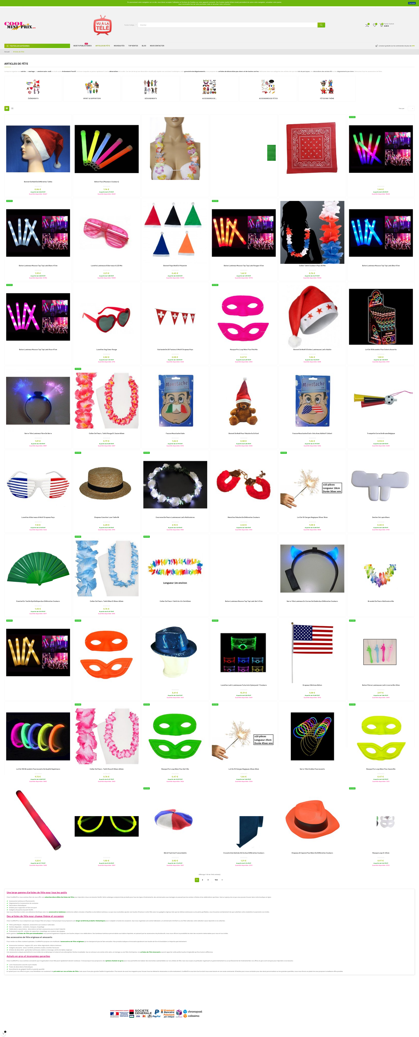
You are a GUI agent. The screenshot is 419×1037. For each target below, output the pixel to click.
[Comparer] (367, 25)
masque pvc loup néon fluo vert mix (175, 769)
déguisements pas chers (345, 71)
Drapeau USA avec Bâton (312, 685)
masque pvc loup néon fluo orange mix (107, 685)
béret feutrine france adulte (175, 853)
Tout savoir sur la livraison (120, 991)
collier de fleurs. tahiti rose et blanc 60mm (107, 769)
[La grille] (6, 108)
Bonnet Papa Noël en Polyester (175, 266)
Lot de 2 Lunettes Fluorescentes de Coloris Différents (106, 853)
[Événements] (33, 86)
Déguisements (151, 98)
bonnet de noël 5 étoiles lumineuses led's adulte (312, 350)
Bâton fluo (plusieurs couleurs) (106, 182)
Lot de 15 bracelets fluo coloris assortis (381, 350)
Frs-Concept (233, 1031)
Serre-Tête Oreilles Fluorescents (312, 769)
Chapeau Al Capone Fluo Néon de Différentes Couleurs (312, 853)
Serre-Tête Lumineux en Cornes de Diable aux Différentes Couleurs (312, 601)
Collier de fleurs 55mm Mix (175, 182)
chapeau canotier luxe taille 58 (106, 517)
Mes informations (268, 991)
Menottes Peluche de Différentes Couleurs (244, 517)
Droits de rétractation (119, 1004)
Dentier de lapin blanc (381, 517)
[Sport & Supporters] (92, 86)
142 (216, 880)
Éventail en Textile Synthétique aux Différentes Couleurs (38, 601)
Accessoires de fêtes (268, 98)
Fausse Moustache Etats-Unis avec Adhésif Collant (312, 433)
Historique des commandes (271, 1000)
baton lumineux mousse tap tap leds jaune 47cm (38, 685)
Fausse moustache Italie (175, 433)
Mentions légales (117, 994)
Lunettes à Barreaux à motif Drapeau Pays (38, 517)
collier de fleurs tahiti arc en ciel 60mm (175, 601)
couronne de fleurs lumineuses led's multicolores (175, 517)
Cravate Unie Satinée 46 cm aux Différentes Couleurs (243, 853)
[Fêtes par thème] (327, 86)
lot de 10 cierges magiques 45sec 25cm (244, 769)
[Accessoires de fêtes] (268, 86)
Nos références (166, 994)
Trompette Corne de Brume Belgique (381, 433)
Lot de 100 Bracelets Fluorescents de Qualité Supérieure (38, 769)
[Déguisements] (151, 86)
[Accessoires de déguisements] (209, 86)
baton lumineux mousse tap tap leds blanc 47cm (38, 266)
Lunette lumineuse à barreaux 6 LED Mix (106, 266)
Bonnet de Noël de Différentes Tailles (38, 182)
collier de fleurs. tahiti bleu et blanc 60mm (106, 601)
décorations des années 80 (322, 71)
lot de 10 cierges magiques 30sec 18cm (312, 517)
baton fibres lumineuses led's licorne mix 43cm (381, 685)
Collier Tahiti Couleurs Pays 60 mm (312, 266)
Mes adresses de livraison (270, 1004)
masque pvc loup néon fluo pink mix (244, 350)
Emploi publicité (217, 1000)
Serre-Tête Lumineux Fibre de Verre (38, 433)
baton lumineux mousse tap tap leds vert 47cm (244, 601)
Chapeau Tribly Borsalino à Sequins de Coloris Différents (175, 685)
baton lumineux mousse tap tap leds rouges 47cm (244, 266)
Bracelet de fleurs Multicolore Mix (381, 601)
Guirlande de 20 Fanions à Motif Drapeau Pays (175, 350)
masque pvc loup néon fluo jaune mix (380, 769)
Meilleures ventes (217, 991)
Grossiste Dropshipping (169, 991)
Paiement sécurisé (117, 997)
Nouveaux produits (218, 994)
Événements (33, 98)
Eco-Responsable (167, 1004)
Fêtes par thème (327, 98)
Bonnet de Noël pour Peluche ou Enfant (244, 433)
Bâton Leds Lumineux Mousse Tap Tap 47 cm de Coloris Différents (38, 853)
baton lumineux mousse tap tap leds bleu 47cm (381, 266)
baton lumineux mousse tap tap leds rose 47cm (38, 350)
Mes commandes (267, 994)
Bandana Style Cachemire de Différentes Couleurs (312, 182)
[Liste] (12, 108)
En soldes (214, 997)
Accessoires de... (209, 98)
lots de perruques (304, 71)
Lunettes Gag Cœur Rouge (106, 350)
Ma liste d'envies (267, 997)
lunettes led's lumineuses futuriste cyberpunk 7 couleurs (244, 685)
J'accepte (412, 3)
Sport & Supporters (92, 98)
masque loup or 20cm (380, 853)
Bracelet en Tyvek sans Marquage (244, 182)
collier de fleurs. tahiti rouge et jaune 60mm (106, 433)
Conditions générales (168, 997)
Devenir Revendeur (168, 1000)
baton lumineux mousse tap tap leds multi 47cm (381, 182)
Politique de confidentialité (120, 1000)
